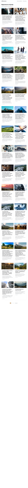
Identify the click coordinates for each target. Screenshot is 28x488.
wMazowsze (3, 1)
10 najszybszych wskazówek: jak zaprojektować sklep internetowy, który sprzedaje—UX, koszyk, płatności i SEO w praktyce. (20, 232)
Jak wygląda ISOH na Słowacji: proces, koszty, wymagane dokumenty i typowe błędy (20, 95)
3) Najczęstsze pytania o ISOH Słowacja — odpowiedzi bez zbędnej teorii (20, 271)
